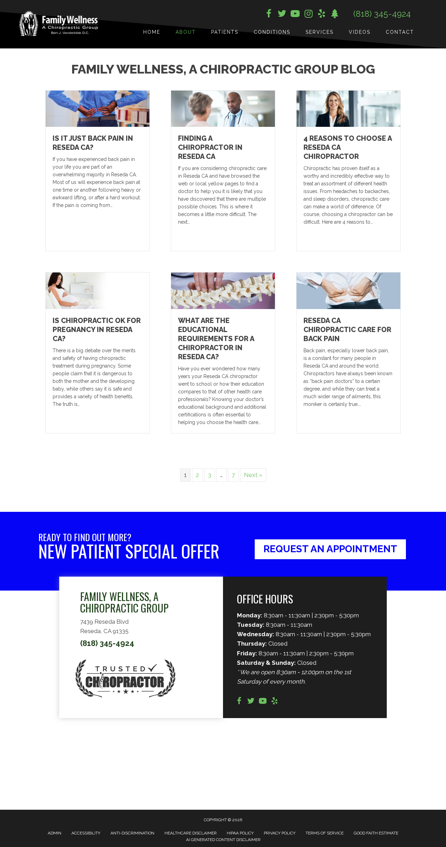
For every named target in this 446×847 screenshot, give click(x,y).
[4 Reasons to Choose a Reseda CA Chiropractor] (348, 108)
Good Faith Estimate (376, 833)
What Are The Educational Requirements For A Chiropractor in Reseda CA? (216, 338)
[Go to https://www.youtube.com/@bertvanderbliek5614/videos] (263, 702)
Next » (253, 474)
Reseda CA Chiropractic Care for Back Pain (347, 329)
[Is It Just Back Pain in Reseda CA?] (97, 108)
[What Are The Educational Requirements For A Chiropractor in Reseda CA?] (223, 290)
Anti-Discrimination (132, 833)
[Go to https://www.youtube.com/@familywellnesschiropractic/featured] (295, 14)
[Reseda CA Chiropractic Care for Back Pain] (348, 290)
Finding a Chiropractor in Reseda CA (210, 147)
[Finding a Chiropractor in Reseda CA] (223, 108)
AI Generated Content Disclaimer (223, 839)
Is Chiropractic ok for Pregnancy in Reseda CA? (97, 329)
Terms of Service (325, 833)
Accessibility (85, 833)
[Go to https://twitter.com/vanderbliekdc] (281, 14)
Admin (54, 833)
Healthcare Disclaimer (190, 833)
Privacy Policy (279, 833)
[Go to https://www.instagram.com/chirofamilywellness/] (308, 14)
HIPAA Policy (240, 833)
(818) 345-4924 (382, 14)
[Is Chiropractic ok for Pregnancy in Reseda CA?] (97, 290)
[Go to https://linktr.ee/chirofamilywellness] (334, 14)
